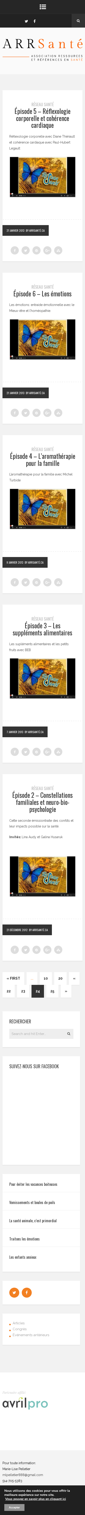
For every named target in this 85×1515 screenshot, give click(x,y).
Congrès (20, 1329)
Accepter (14, 1507)
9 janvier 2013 (15, 562)
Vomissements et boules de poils (32, 1202)
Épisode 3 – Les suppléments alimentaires (42, 629)
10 (46, 978)
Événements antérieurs (31, 1335)
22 (9, 991)
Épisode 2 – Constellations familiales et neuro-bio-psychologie (42, 802)
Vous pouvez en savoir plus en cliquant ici (35, 1499)
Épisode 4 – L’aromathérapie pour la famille (42, 459)
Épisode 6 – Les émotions (42, 293)
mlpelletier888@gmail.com (22, 1475)
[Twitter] (26, 21)
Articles (18, 1323)
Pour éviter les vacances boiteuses (33, 1184)
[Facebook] (35, 21)
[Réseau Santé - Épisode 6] (42, 339)
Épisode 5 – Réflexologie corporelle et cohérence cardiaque (42, 118)
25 (52, 991)
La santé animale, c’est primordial (33, 1220)
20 (60, 978)
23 (23, 991)
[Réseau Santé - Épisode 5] (42, 177)
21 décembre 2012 (17, 930)
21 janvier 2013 (15, 230)
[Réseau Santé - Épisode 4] (42, 509)
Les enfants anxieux (22, 1257)
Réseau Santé (43, 104)
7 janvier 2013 (15, 732)
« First (13, 978)
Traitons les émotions (24, 1239)
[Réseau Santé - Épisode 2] (42, 678)
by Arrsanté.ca (35, 230)
